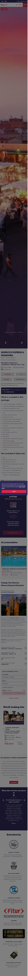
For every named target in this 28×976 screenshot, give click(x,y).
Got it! (14, 491)
